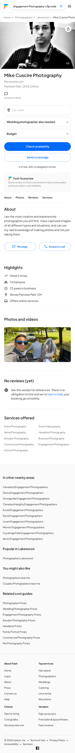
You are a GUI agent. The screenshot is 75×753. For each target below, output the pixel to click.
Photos (20, 197)
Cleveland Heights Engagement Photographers (30, 504)
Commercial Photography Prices (21, 637)
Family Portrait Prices (15, 631)
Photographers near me (16, 577)
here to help (55, 394)
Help (7, 699)
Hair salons (45, 670)
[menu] (5, 6)
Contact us (10, 693)
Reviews (33, 197)
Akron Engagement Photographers (23, 538)
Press (7, 687)
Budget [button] (12, 134)
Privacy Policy (57, 740)
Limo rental (45, 693)
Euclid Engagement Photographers (23, 510)
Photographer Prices (15, 603)
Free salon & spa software (53, 719)
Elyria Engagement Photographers (22, 515)
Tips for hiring (11, 713)
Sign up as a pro (47, 713)
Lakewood (42, 17)
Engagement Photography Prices (22, 614)
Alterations (45, 699)
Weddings (44, 681)
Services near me (14, 725)
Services (47, 197)
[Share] (68, 28)
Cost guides (11, 719)
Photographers (23, 17)
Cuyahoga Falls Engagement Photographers (28, 533)
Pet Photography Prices (16, 643)
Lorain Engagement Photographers (23, 521)
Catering (44, 687)
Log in (7, 676)
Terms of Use (37, 740)
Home (7, 17)
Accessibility (11, 744)
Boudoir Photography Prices (19, 620)
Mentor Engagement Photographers (23, 527)
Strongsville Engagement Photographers (26, 498)
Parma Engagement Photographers (23, 492)
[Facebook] (37, 748)
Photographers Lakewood (18, 558)
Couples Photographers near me (21, 583)
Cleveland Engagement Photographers (25, 487)
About (8, 197)
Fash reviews (46, 725)
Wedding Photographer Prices (20, 608)
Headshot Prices (12, 626)
